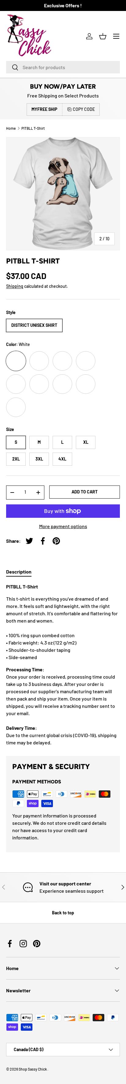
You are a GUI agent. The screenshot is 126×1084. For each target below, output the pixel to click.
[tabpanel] (63, 664)
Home (11, 128)
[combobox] (63, 67)
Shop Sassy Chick (33, 1069)
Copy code (84, 109)
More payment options (63, 526)
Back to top (63, 912)
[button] (102, 36)
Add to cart (85, 491)
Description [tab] (18, 571)
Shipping (14, 286)
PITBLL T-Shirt (33, 128)
